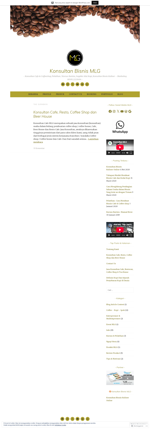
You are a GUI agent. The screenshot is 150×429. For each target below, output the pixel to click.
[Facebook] (63, 84)
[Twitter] (72, 84)
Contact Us (75, 94)
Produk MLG (111, 347)
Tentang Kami (112, 249)
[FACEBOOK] (62, 419)
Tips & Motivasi (113, 359)
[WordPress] (82, 84)
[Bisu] (127, 153)
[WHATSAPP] (88, 419)
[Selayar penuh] (131, 153)
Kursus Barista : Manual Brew (119, 212)
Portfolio (107, 94)
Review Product (113, 353)
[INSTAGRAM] (67, 419)
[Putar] (109, 153)
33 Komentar (39, 148)
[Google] (130, 111)
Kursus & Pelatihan (114, 336)
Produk (60, 94)
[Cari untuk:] (120, 290)
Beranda (33, 94)
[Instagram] (68, 84)
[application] (120, 147)
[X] (118, 111)
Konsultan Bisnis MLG (75, 71)
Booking (92, 94)
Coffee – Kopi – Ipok (115, 310)
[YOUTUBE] (77, 419)
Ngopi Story (111, 341)
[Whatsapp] (87, 84)
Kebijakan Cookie (60, 425)
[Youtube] (77, 84)
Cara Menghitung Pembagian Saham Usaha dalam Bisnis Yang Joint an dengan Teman (119, 189)
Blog (120, 94)
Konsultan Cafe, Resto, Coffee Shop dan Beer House (65, 114)
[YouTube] (122, 111)
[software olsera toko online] (120, 384)
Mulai (95, 3)
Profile (47, 94)
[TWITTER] (72, 419)
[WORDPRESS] (82, 419)
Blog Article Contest (115, 304)
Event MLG (111, 324)
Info (108, 330)
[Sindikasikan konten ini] (110, 391)
